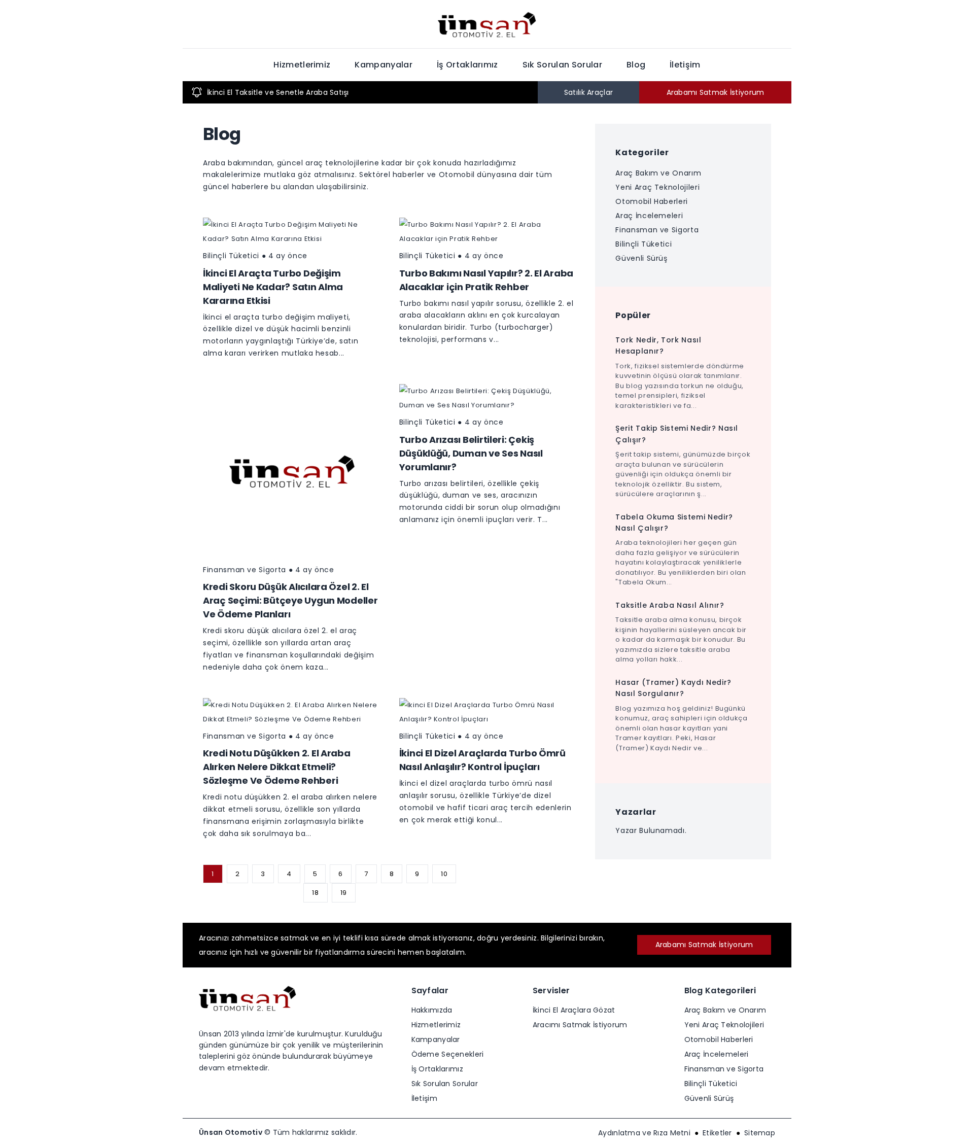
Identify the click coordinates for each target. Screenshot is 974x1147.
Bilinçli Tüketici (231, 256)
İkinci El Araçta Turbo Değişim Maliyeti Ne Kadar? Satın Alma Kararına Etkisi (273, 287)
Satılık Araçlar (588, 92)
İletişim (685, 65)
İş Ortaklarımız (467, 65)
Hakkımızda (432, 1010)
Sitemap (759, 1133)
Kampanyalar (383, 65)
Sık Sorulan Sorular (562, 65)
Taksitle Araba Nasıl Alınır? (669, 605)
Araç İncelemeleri (649, 216)
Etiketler (717, 1133)
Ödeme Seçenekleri (447, 1054)
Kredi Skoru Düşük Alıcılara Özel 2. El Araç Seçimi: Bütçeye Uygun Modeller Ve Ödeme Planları (290, 600)
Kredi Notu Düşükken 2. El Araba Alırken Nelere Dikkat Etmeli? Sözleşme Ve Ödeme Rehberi (277, 767)
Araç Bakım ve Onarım (658, 173)
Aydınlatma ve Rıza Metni (644, 1133)
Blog (636, 65)
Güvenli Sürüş (641, 258)
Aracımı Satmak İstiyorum (580, 1025)
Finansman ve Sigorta (244, 570)
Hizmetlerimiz (301, 65)
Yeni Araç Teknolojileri (657, 187)
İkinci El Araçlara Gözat (574, 1010)
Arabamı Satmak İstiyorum (715, 92)
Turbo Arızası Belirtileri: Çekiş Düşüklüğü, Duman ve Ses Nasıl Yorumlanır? (471, 453)
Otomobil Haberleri (651, 201)
